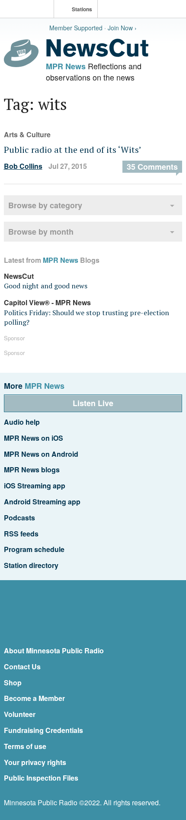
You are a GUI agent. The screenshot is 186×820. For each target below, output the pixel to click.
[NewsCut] (97, 54)
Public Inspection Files (41, 778)
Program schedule (34, 549)
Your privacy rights (35, 762)
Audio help (22, 422)
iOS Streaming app (34, 486)
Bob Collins (23, 166)
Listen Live (93, 403)
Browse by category (45, 205)
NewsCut (19, 276)
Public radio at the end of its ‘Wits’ (72, 149)
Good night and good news (45, 286)
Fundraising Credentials (43, 730)
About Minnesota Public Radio (54, 650)
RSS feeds (21, 534)
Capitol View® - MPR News (47, 302)
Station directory (31, 565)
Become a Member (34, 698)
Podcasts (19, 518)
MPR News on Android (41, 454)
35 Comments (152, 166)
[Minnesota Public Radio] (29, 9)
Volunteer (19, 714)
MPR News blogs (32, 470)
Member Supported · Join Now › (93, 28)
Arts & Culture (27, 134)
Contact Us (22, 666)
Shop (13, 683)
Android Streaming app (42, 502)
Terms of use (25, 746)
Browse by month (41, 231)
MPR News (66, 66)
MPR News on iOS (33, 438)
